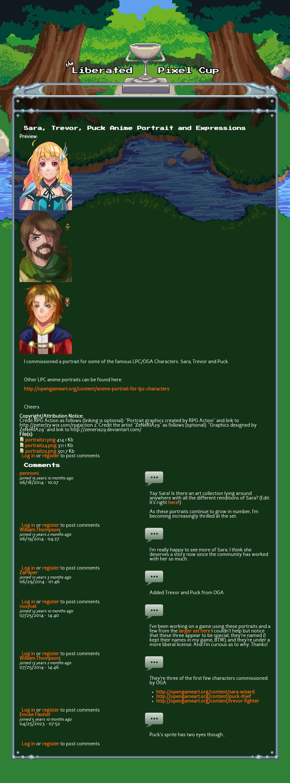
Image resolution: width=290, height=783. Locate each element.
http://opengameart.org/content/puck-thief (203, 697)
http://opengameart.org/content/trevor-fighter (207, 701)
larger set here (194, 631)
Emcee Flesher (35, 715)
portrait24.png (41, 446)
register (50, 456)
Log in (28, 456)
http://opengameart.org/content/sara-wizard (205, 692)
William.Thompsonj (40, 530)
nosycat (28, 606)
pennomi (29, 473)
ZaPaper (29, 573)
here (173, 503)
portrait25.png (40, 451)
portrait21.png (40, 440)
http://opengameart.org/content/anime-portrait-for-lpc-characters (96, 389)
